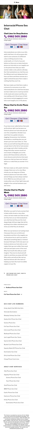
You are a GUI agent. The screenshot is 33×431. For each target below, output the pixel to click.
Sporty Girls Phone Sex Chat (13, 341)
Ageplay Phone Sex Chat (11, 374)
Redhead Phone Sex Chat (12, 333)
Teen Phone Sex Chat (12, 381)
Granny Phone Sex (9, 323)
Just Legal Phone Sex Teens (12, 337)
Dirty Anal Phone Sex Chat (12, 355)
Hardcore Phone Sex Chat (12, 396)
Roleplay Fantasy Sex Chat (12, 315)
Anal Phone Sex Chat (10, 385)
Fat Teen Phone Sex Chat (11, 326)
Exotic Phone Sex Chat (11, 392)
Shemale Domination (10, 312)
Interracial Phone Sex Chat (12, 330)
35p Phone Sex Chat (13, 273)
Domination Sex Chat (10, 352)
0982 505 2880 (17, 36)
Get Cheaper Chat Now (16, 45)
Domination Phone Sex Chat (15, 402)
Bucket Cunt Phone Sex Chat (13, 344)
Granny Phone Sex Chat (13, 377)
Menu (17, 2)
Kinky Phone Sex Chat (11, 400)
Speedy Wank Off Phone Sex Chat (14, 348)
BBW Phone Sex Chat (10, 389)
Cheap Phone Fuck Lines (11, 359)
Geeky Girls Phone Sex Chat (12, 319)
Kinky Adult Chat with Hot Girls (13, 308)
